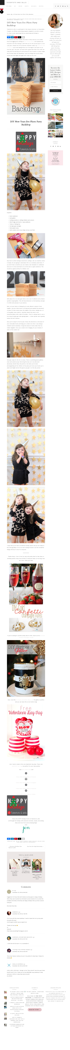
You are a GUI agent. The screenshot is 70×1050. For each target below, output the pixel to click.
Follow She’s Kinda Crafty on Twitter (26, 794)
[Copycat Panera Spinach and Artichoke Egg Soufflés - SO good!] (59, 117)
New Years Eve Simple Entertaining (34, 846)
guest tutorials (24, 841)
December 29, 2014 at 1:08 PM (19, 913)
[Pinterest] (56, 146)
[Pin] (15, 37)
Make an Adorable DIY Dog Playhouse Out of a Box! (37, 877)
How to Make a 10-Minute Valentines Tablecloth (14, 873)
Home (8, 14)
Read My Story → (34, 1009)
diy (11, 14)
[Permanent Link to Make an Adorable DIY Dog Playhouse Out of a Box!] (37, 872)
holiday (40, 841)
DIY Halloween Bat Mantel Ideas (26, 872)
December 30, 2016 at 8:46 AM (19, 892)
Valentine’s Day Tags (17, 766)
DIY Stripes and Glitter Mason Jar (24, 699)
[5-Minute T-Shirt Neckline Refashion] (51, 126)
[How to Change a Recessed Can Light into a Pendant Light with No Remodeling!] (59, 134)
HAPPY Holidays (33, 841)
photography (10, 19)
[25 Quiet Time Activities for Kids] (51, 134)
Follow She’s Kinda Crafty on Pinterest (26, 776)
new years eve (24, 842)
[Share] (8, 37)
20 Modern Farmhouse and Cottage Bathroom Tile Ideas (17, 1026)
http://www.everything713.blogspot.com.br (17, 931)
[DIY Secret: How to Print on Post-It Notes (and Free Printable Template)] (51, 117)
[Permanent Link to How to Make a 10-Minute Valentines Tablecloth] (15, 868)
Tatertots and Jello (16, 2)
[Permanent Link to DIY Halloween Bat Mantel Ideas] (26, 868)
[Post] (19, 37)
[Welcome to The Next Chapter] (34, 992)
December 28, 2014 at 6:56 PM (19, 951)
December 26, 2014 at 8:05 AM (19, 965)
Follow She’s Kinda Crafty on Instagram (26, 782)
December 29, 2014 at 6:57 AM (19, 939)
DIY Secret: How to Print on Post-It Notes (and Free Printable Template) (17, 993)
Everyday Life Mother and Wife (22, 937)
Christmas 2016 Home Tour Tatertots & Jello (15, 847)
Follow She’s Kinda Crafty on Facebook (26, 788)
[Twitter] (53, 146)
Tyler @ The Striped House (21, 949)
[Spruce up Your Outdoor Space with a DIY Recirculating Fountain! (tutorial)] (59, 126)
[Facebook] (51, 146)
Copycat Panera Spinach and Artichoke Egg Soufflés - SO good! (17, 999)
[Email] (23, 37)
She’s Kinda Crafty (28, 41)
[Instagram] (58, 146)
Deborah (15, 912)
